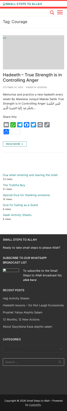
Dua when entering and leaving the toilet (30, 175)
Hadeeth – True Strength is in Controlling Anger (32, 77)
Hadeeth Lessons (36, 87)
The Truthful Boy (14, 185)
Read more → (14, 144)
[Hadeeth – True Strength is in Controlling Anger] (33, 52)
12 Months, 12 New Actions (21, 319)
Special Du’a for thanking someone (26, 195)
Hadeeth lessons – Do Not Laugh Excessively (33, 305)
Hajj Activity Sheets (16, 298)
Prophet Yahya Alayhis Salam (22, 312)
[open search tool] (52, 12)
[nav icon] (60, 12)
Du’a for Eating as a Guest (20, 205)
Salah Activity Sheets (17, 215)
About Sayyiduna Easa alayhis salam (27, 326)
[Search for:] (33, 362)
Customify (35, 404)
